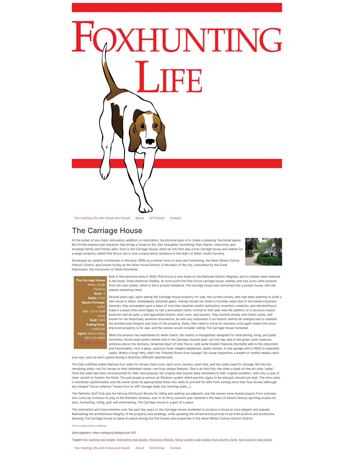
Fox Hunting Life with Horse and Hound (102, 218)
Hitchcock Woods (161, 439)
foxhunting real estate (132, 439)
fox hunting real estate (99, 439)
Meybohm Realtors (92, 342)
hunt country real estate (255, 439)
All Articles (156, 218)
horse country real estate (192, 439)
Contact (175, 218)
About (139, 218)
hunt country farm (224, 439)
